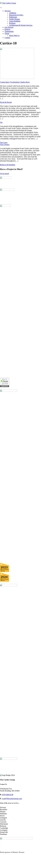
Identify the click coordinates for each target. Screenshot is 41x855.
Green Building (14, 21)
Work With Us (14, 36)
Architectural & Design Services (20, 25)
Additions (12, 13)
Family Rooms (14, 19)
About (7, 33)
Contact (7, 38)
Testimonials (9, 31)
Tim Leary (4, 142)
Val (1, 122)
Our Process (9, 27)
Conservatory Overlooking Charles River (15, 82)
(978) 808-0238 (7, 795)
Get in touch (4, 174)
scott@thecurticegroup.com (12, 799)
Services (8, 11)
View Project (4, 145)
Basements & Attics (16, 15)
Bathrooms (13, 17)
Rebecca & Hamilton (7, 165)
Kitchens (12, 23)
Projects (7, 29)
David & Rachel (6, 102)
